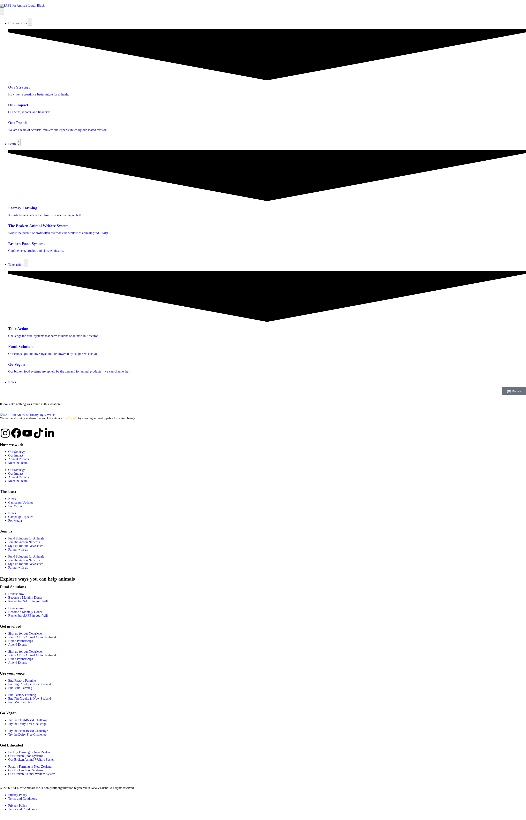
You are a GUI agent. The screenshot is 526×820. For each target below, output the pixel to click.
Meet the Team (18, 463)
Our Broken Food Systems (25, 756)
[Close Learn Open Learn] (19, 142)
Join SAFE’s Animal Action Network (32, 637)
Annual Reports (18, 459)
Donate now (16, 594)
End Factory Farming (22, 680)
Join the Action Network (24, 542)
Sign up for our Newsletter (25, 545)
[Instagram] (5, 433)
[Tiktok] (38, 433)
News (12, 498)
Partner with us (18, 549)
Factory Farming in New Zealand (30, 752)
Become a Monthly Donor (25, 597)
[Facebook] (16, 433)
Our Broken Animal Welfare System (31, 759)
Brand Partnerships (20, 641)
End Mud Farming (20, 688)
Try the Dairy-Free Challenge (27, 724)
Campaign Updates (20, 502)
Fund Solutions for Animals (26, 538)
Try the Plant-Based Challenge (28, 720)
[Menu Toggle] (2, 11)
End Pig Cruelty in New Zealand (29, 684)
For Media (15, 506)
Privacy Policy (17, 795)
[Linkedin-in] (49, 433)
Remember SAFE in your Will (28, 601)
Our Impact (15, 455)
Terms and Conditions (22, 798)
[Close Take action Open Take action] (26, 263)
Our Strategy (16, 451)
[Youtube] (27, 433)
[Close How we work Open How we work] (30, 21)
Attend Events (17, 644)
